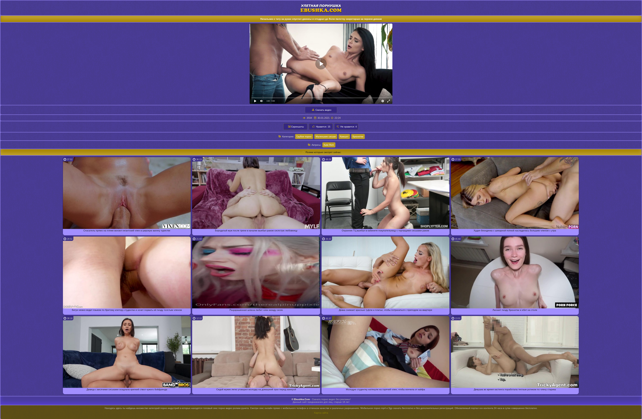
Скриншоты (297, 126)
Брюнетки (358, 136)
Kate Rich (329, 145)
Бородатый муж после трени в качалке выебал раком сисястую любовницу (256, 230)
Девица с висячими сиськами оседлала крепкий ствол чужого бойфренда (127, 389)
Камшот (344, 136)
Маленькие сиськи (326, 136)
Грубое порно (303, 136)
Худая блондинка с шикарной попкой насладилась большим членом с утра (515, 230)
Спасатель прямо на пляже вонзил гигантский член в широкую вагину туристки (126, 230)
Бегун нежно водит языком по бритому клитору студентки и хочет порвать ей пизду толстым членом (127, 310)
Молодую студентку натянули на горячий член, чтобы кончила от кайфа (385, 389)
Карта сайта (321, 412)
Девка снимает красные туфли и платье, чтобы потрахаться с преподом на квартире (385, 310)
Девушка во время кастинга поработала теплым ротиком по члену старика (515, 389)
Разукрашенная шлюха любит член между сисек (256, 310)
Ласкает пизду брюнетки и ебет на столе (515, 310)
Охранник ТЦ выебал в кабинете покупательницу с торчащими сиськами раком (385, 230)
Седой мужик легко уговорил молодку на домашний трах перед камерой (256, 389)
